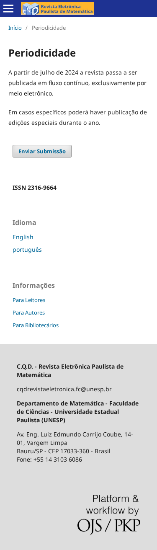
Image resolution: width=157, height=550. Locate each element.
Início (15, 27)
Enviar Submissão (42, 151)
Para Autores (29, 312)
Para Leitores (29, 300)
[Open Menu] (8, 8)
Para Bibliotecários (36, 325)
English (23, 237)
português (27, 249)
